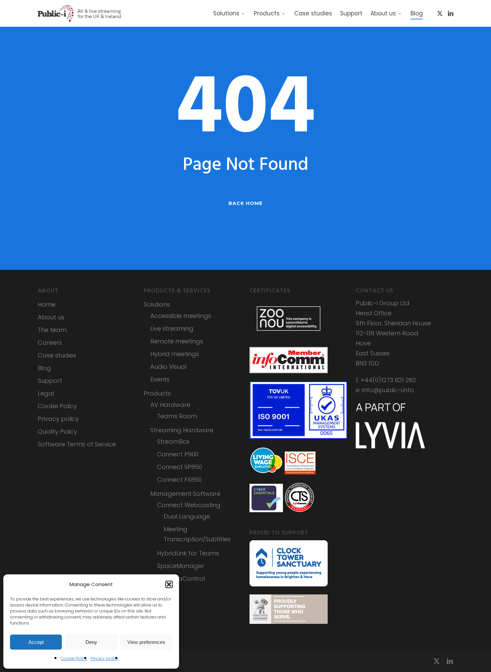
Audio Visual (168, 366)
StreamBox (173, 441)
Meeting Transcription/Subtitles (197, 534)
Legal (46, 393)
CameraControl (181, 578)
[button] (169, 584)
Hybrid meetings (174, 354)
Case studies (57, 355)
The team (52, 330)
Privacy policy (104, 658)
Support (50, 380)
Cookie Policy (74, 658)
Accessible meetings (180, 316)
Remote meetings (176, 341)
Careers (50, 342)
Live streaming (171, 328)
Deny (91, 642)
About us (51, 317)
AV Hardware (170, 405)
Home (46, 304)
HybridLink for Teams (188, 553)
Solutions (157, 304)
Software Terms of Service (77, 444)
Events (159, 379)
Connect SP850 (179, 467)
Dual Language (187, 516)
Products (157, 393)
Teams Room (177, 416)
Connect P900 (177, 454)
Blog (44, 368)
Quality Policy (57, 431)
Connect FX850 (179, 479)
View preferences (146, 642)
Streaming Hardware (181, 430)
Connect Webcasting (188, 505)
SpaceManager (180, 566)
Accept (36, 642)
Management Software (185, 493)
